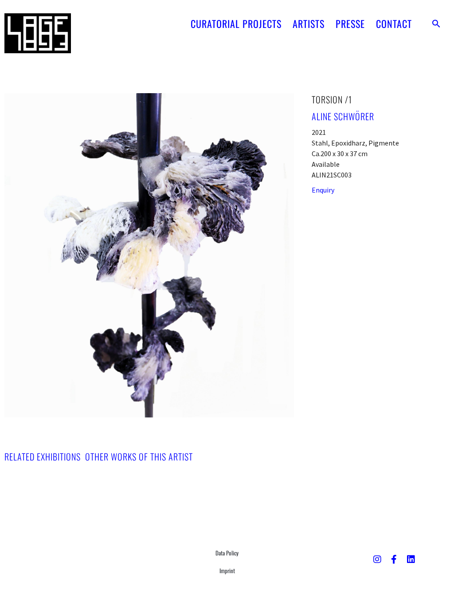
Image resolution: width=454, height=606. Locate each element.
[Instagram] (377, 559)
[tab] (42, 456)
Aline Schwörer (343, 116)
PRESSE (350, 23)
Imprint (227, 570)
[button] (436, 23)
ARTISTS (309, 23)
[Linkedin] (411, 559)
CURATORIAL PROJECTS (236, 23)
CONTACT (394, 23)
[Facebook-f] (394, 559)
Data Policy (227, 552)
